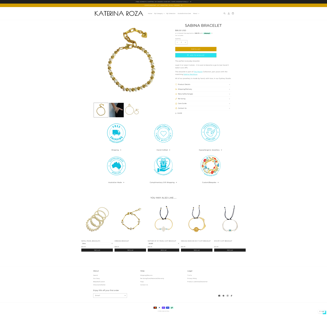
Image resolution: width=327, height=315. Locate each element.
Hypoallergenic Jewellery (209, 150)
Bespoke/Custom (99, 281)
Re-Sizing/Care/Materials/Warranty (152, 278)
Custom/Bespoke (209, 182)
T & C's (189, 275)
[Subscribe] (125, 295)
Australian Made (115, 182)
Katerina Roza (165, 311)
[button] (159, 13)
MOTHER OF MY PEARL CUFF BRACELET (162, 241)
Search (95, 275)
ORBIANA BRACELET (122, 241)
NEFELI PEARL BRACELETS (90, 241)
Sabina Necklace (190, 74)
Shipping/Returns (146, 275)
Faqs (142, 281)
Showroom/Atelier (99, 285)
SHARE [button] (179, 113)
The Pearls (198, 72)
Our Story (96, 278)
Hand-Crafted (162, 150)
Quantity (178, 38)
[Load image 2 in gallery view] (116, 110)
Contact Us (144, 285)
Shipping (115, 150)
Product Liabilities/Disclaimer (197, 281)
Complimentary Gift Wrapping (162, 182)
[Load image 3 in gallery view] (132, 110)
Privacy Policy (192, 278)
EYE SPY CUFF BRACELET (223, 241)
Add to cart (97, 250)
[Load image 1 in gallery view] (101, 110)
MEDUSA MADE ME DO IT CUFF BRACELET (196, 241)
